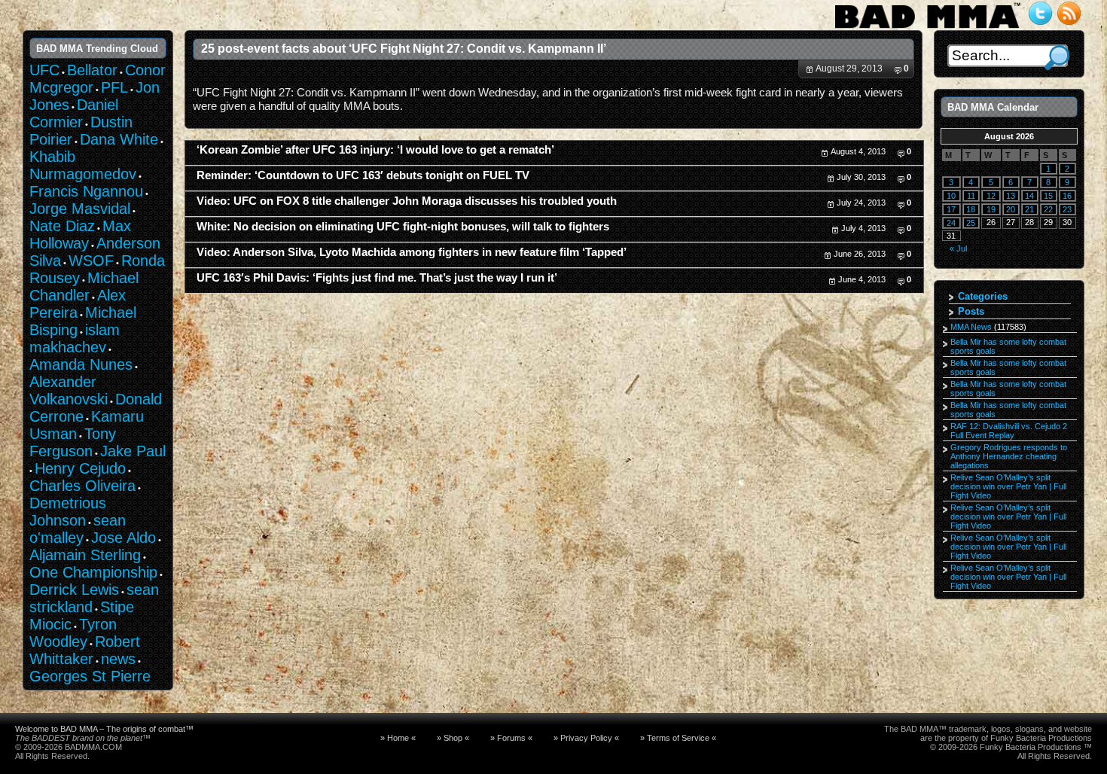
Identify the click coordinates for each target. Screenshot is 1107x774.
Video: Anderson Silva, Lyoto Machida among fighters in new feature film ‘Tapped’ (412, 252)
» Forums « (511, 737)
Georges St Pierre (90, 676)
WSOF (91, 260)
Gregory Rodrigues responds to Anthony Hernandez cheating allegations (1008, 456)
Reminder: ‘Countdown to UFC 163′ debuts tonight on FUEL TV (363, 175)
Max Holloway (80, 234)
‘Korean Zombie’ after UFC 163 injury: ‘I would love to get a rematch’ (375, 150)
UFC (44, 70)
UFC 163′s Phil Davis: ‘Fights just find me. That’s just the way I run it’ (377, 278)
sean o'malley (77, 529)
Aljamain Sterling (85, 555)
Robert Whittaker (84, 650)
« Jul (958, 248)
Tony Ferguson (72, 442)
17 (951, 209)
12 (991, 195)
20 (1010, 209)
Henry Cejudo (80, 468)
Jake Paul (133, 451)
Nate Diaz (62, 226)
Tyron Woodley (73, 633)
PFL (114, 87)
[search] (1057, 57)
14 (1029, 195)
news (118, 659)
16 (1067, 195)
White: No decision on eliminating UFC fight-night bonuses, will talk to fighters (403, 227)
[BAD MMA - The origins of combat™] (927, 29)
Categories (983, 296)
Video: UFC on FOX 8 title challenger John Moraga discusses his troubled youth (407, 201)
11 (971, 195)
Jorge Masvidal (79, 208)
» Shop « (453, 737)
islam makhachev (74, 338)
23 (1067, 209)
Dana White (119, 139)
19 (991, 209)
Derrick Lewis (74, 589)
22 (1048, 209)
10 (951, 195)
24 (951, 222)
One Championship (93, 572)
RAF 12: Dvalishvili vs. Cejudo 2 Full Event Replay (1008, 431)
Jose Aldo (123, 537)
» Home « (398, 737)
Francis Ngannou (86, 191)
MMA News (971, 326)
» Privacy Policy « (586, 737)
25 (970, 222)
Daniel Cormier (73, 113)
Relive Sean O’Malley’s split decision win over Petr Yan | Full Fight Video (1008, 486)
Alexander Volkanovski (68, 390)
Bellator (92, 70)
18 (970, 209)
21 (1029, 209)
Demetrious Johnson (67, 512)
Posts (971, 311)
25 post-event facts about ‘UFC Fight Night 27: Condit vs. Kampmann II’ (403, 48)
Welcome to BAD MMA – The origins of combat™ (104, 728)
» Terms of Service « (678, 737)
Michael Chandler (84, 286)
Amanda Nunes (81, 364)
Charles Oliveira (82, 485)
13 (1010, 195)
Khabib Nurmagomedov (82, 165)
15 (1048, 195)
